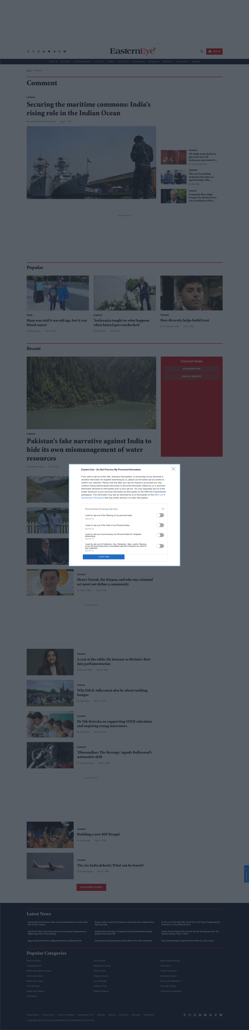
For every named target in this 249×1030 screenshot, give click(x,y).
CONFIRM (103, 557)
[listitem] (124, 508)
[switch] (160, 515)
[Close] (174, 470)
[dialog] (124, 515)
